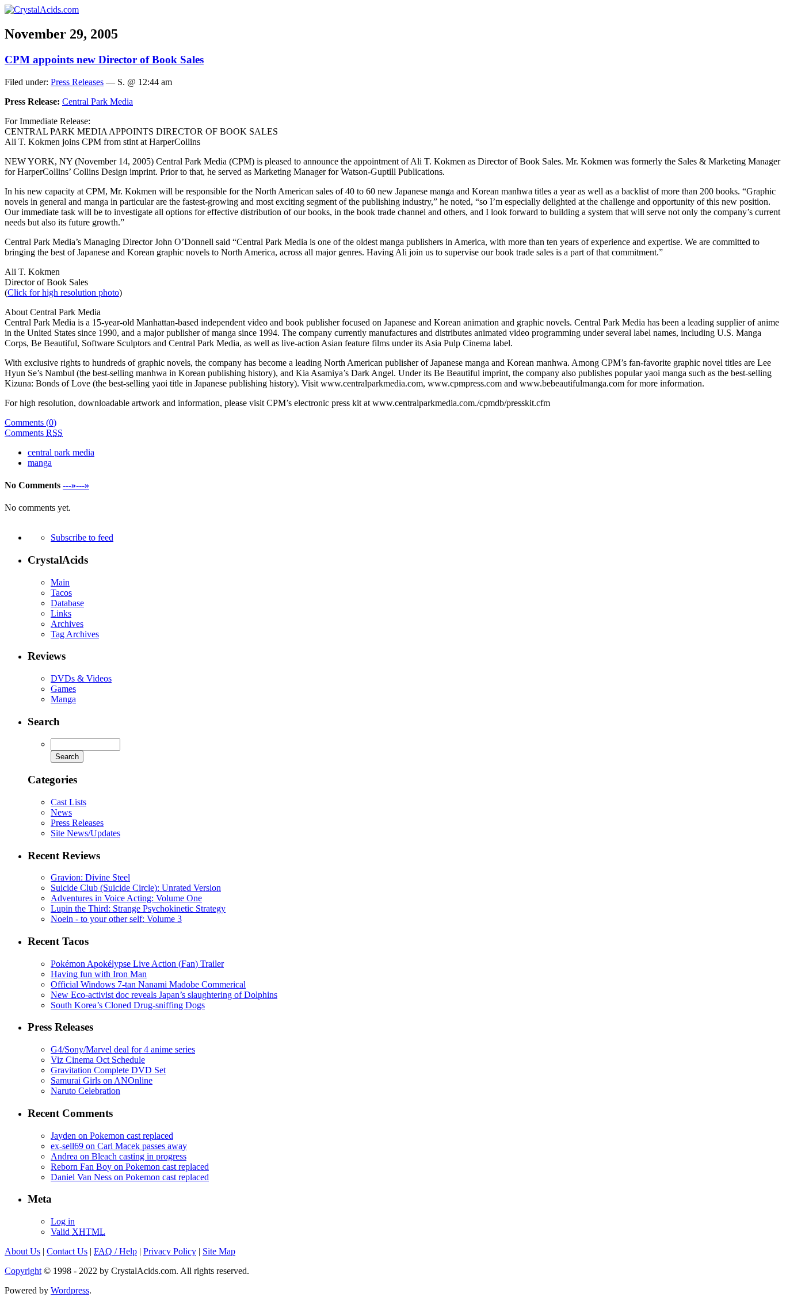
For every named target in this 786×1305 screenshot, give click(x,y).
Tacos (61, 593)
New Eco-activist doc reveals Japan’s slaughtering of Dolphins (164, 995)
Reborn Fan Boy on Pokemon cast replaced (130, 1167)
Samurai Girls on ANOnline (101, 1080)
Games (63, 689)
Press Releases (77, 82)
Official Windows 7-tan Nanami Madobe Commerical (148, 984)
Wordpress (70, 1290)
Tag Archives (75, 634)
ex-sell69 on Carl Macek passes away (119, 1146)
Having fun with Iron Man (99, 974)
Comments (34, 433)
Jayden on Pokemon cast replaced (112, 1136)
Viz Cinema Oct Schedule (98, 1060)
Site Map (219, 1251)
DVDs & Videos (81, 678)
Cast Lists (68, 802)
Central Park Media (97, 101)
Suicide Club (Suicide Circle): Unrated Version (136, 888)
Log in (63, 1221)
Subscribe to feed (82, 537)
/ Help (115, 1251)
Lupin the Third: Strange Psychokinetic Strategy (138, 908)
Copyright (23, 1271)
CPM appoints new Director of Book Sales (104, 59)
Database (67, 603)
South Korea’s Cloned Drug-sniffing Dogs (128, 1005)
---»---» (76, 485)
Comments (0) (30, 422)
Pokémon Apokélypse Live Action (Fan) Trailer (137, 964)
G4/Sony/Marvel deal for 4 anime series (123, 1049)
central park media (61, 452)
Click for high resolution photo (63, 292)
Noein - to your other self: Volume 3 (116, 919)
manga (40, 463)
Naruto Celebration (85, 1091)
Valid (78, 1232)
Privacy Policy (169, 1251)
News (61, 812)
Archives (67, 624)
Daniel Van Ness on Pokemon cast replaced (130, 1177)
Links (61, 613)
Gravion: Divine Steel (90, 877)
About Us (22, 1251)
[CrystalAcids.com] (42, 9)
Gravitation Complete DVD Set (108, 1070)
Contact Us (67, 1251)
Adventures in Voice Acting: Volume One (126, 898)
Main (60, 582)
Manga (63, 699)
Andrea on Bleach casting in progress (118, 1156)
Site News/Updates (85, 833)
